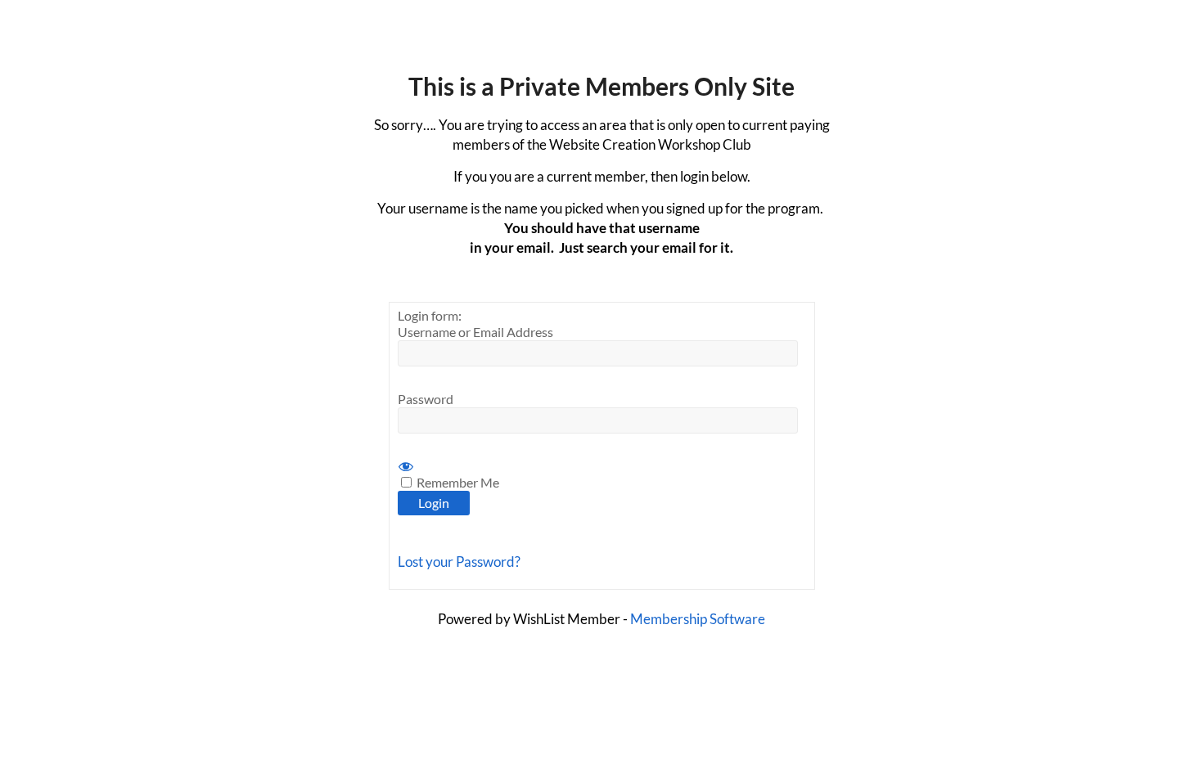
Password (425, 399)
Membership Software (697, 618)
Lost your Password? (459, 561)
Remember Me (456, 482)
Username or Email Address (475, 331)
